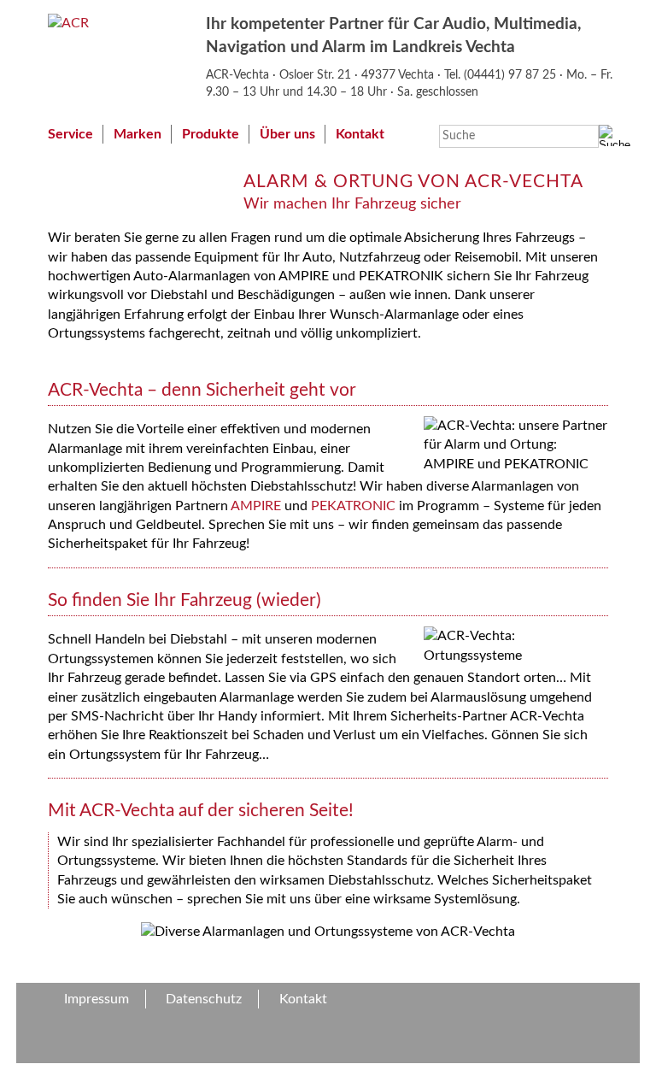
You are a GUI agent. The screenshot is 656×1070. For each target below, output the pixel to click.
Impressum (96, 999)
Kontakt (360, 134)
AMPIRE (256, 506)
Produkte (210, 134)
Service (70, 134)
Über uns (287, 134)
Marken (137, 134)
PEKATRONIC (353, 506)
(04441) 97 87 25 (511, 74)
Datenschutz (204, 999)
